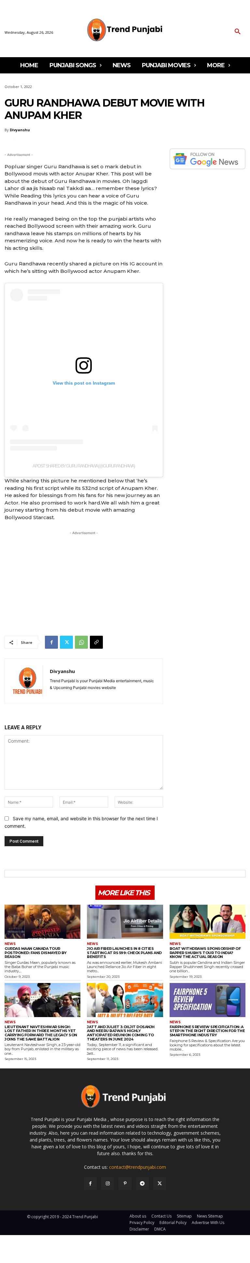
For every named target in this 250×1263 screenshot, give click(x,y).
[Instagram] (107, 1183)
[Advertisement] (84, 581)
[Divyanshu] (27, 681)
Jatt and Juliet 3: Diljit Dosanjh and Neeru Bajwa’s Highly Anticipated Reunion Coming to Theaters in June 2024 (121, 1033)
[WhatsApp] (81, 642)
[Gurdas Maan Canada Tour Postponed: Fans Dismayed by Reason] (42, 922)
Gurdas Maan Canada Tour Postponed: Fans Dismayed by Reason (36, 952)
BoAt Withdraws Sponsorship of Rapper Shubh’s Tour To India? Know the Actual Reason (205, 952)
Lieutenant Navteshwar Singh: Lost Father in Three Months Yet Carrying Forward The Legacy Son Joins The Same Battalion (41, 1033)
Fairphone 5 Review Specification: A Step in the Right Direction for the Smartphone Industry (207, 1031)
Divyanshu (20, 129)
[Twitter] (66, 642)
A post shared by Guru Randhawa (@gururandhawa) (84, 465)
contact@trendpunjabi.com (137, 1167)
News (10, 944)
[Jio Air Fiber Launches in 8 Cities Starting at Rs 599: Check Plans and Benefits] (125, 922)
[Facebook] (51, 642)
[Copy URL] (96, 642)
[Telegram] (142, 1183)
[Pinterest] (124, 1183)
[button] (237, 32)
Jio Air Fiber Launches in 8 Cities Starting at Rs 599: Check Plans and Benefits (124, 952)
